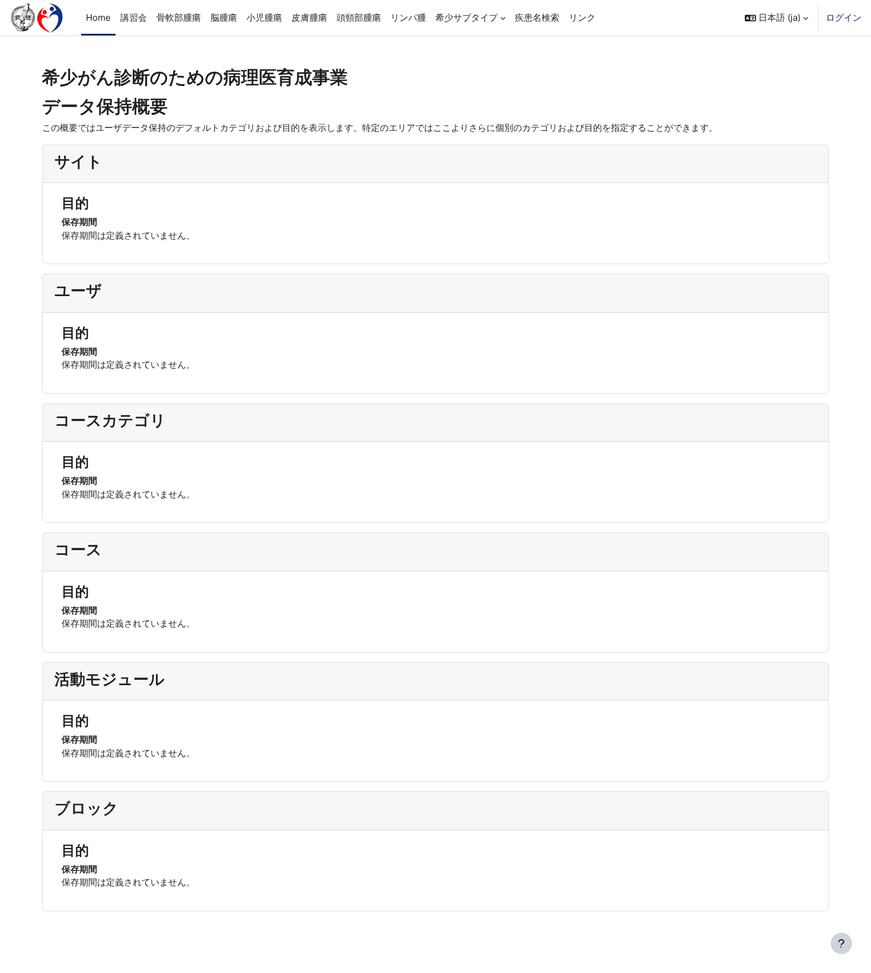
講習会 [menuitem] (133, 17)
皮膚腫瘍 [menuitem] (309, 17)
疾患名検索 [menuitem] (537, 17)
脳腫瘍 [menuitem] (223, 17)
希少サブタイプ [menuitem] (467, 17)
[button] (776, 18)
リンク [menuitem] (582, 17)
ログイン (844, 17)
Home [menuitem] (98, 17)
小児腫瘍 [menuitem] (264, 17)
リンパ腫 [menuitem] (408, 17)
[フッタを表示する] (841, 943)
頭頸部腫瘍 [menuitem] (359, 17)
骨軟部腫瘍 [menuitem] (178, 17)
